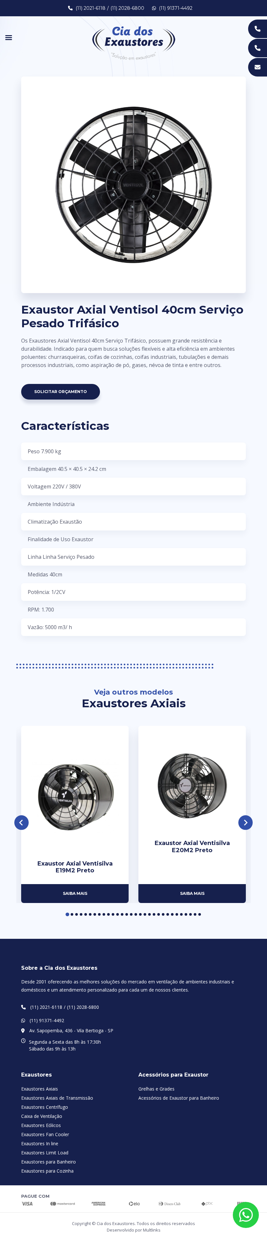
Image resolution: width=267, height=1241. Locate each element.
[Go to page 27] (186, 914)
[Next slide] (245, 822)
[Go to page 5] (85, 914)
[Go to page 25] (177, 914)
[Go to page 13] (122, 914)
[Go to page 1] (67, 914)
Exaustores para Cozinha (47, 1171)
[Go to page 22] (163, 914)
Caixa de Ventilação (41, 1116)
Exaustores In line (39, 1143)
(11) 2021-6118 (90, 8)
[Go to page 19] (149, 914)
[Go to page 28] (190, 914)
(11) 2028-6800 (127, 8)
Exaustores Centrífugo (44, 1107)
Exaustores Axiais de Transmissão (57, 1098)
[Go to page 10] (108, 914)
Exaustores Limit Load (44, 1152)
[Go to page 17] (140, 914)
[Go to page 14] (126, 914)
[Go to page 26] (181, 914)
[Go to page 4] (81, 914)
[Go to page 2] (72, 914)
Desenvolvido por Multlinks (134, 1230)
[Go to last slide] (21, 822)
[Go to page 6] (90, 914)
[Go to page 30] (199, 914)
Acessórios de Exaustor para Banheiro (178, 1098)
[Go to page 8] (99, 914)
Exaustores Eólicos (41, 1125)
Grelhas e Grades (156, 1089)
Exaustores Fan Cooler (45, 1134)
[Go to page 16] (135, 914)
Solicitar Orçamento (60, 391)
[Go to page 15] (131, 914)
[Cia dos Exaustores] (133, 42)
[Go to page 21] (158, 914)
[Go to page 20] (154, 914)
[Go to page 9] (104, 914)
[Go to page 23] (167, 914)
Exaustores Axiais (39, 1089)
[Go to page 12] (117, 914)
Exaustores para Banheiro (48, 1162)
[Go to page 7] (94, 914)
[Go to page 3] (76, 914)
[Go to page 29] (195, 914)
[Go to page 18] (145, 914)
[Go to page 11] (113, 914)
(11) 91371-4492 (175, 8)
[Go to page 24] (172, 914)
